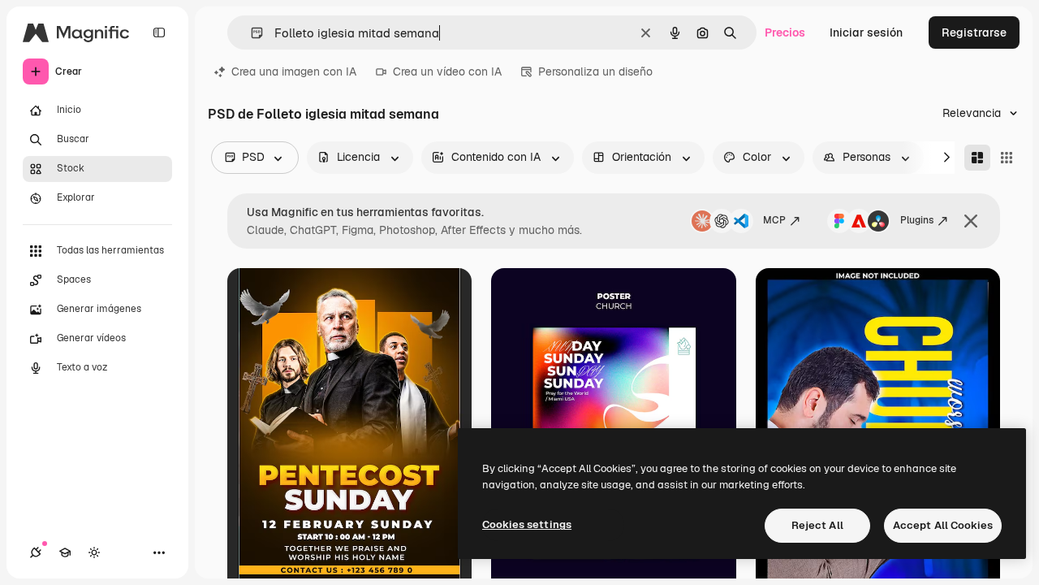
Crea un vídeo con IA (447, 71)
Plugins (916, 220)
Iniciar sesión (866, 32)
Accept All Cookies (943, 525)
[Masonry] (977, 158)
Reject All (817, 525)
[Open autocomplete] (250, 33)
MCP (774, 220)
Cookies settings (526, 524)
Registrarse (974, 32)
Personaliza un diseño (595, 71)
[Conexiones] (36, 553)
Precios (785, 32)
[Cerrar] (971, 221)
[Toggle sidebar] (159, 33)
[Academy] (65, 553)
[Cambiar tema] (94, 553)
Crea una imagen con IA (293, 71)
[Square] (1007, 158)
